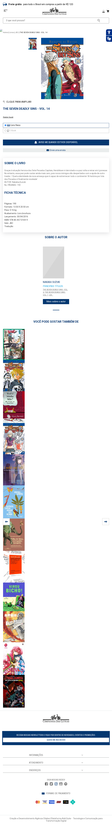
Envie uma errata (57, 150)
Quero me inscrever (56, 740)
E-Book (12, 130)
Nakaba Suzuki (8, 117)
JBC (17, 32)
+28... (51, 295)
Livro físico (15, 125)
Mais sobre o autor (56, 301)
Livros (11, 32)
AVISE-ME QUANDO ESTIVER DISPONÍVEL (58, 142)
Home (5, 32)
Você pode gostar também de (56, 321)
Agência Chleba (42, 818)
